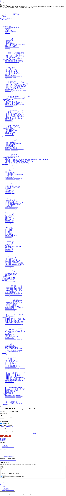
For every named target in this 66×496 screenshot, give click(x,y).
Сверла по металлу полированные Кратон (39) (13, 203)
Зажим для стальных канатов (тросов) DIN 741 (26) (14, 328)
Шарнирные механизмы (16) (7, 393)
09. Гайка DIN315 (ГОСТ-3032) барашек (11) (12, 108)
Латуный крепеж (5, 212)
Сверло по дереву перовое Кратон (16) (11, 207)
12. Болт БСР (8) (7, 48)
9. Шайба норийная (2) (9, 392)
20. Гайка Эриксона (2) (9, 119)
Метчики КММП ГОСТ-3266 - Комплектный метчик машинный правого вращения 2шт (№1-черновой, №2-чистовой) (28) (26, 159)
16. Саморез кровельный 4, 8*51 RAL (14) (12, 297)
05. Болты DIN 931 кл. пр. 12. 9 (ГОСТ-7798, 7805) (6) (14, 54)
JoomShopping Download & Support (6, 426)
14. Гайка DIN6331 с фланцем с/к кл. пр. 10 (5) (13, 113)
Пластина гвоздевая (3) (9, 270)
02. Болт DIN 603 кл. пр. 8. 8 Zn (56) (11, 51)
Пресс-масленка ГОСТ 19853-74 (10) (8, 277)
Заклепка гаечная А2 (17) (9, 243)
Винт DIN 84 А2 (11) (8, 231)
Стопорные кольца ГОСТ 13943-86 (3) (11, 323)
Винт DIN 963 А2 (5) (8, 232)
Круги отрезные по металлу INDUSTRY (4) (12, 186)
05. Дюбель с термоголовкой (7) (10, 140)
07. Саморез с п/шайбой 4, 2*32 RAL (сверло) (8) (13, 286)
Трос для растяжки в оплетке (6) (10, 346)
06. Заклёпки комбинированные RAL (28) (12, 156)
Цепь (5, 349)
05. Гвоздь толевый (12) (9, 133)
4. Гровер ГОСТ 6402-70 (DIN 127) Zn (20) (12, 386)
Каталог (1, 484)
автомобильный (3, 438)
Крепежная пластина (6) (9, 258)
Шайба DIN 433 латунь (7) (9, 221)
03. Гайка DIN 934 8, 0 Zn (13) (10, 124)
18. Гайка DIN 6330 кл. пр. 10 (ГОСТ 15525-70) (13, 117)
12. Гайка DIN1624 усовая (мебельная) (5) (12, 111)
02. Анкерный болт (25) (9, 38)
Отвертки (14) (7, 197)
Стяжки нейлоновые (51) (9, 355)
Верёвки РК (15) (7, 326)
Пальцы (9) (6, 32)
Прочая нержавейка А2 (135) (10, 245)
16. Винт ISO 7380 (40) (9, 91)
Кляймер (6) (7, 256)
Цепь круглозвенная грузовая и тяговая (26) (12, 351)
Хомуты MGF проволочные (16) (10, 363)
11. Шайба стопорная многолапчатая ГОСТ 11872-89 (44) (15, 379)
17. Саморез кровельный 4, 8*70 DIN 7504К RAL (13, 298)
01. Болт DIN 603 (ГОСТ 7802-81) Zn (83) (12, 50)
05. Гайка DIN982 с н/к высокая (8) (11, 105)
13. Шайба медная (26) (8, 381)
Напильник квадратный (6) (9, 190)
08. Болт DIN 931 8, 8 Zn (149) (10, 67)
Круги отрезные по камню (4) (10, 184)
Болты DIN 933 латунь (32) (9, 213)
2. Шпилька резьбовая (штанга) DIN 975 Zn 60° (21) (14, 396)
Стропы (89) (7, 341)
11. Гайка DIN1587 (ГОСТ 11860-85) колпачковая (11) (14, 110)
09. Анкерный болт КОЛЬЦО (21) (10, 45)
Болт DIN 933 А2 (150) (9, 227)
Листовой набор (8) (8, 188)
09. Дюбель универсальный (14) (10, 144)
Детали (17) (7, 29)
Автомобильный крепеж (7, 26)
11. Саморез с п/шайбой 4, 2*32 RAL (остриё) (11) (13, 290)
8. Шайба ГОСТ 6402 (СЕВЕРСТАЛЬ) (11, 390)
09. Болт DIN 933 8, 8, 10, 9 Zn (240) (11, 69)
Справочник (4, 12)
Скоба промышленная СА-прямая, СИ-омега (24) (13, 339)
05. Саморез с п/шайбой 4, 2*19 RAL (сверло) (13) (13, 284)
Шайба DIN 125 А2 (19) (9, 249)
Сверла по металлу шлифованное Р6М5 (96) (12, 204)
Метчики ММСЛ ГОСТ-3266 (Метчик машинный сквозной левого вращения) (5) (19, 160)
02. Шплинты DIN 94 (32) (9, 400)
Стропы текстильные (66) (9, 342)
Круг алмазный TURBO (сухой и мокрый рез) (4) (13, 178)
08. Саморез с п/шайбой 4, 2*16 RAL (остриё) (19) (13, 287)
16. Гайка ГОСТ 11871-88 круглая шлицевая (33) (13, 115)
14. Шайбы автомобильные (9, 382)
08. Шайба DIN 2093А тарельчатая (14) (11, 376)
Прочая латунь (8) (8, 219)
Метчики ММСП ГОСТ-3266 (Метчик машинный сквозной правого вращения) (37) (19, 161)
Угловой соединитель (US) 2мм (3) (11, 274)
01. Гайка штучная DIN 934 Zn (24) (11, 101)
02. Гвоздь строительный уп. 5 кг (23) (11, 130)
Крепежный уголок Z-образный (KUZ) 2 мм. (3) (13, 260)
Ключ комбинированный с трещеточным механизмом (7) (15, 174)
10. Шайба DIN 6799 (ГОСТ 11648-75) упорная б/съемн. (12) (15, 378)
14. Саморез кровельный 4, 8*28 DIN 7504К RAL (13, 293)
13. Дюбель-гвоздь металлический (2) (11, 148)
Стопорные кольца (6, 317)
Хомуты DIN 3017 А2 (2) (9, 248)
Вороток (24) (7, 158)
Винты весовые (5, 94)
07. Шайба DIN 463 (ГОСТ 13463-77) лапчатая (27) (13, 375)
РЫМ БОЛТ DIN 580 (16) (9, 337)
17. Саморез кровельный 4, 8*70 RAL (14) (12, 299)
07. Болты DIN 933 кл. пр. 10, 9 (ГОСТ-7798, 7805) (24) (14, 56)
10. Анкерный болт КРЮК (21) (10, 46)
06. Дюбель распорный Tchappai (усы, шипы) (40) (13, 141)
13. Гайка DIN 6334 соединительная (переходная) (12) (14, 112)
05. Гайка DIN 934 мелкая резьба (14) (11, 126)
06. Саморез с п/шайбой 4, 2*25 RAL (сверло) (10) (13, 285)
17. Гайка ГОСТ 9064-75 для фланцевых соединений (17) (15, 116)
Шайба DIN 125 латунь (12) (9, 220)
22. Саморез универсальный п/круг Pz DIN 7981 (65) (14, 307)
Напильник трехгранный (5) (10, 194)
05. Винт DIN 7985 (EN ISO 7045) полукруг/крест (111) (14, 82)
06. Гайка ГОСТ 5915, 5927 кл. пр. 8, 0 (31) (12, 127)
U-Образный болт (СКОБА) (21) (10, 354)
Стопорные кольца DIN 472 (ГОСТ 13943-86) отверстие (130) (15, 319)
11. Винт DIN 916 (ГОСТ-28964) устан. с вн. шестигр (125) (15, 88)
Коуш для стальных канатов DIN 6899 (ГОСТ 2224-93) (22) (15, 331)
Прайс (8, 1)
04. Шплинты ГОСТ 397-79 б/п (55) (11, 402)
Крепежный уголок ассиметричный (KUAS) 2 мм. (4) (14, 262)
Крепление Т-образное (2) (9, 266)
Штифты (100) (5, 404)
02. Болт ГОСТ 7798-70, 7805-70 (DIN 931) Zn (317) (14, 61)
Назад (1, 406)
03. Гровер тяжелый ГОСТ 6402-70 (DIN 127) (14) (13, 371)
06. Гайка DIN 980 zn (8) (9, 106)
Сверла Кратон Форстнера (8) (10, 199)
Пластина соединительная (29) (10, 271)
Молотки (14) (7, 189)
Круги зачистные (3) (8, 183)
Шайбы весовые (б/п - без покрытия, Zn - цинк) (11, 383)
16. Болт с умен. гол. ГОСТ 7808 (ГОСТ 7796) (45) (13, 76)
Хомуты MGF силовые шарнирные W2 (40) (12, 366)
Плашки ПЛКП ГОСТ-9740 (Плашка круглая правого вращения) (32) (17, 163)
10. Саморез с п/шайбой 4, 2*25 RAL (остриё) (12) (13, 289)
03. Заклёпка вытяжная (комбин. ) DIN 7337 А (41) (13, 153)
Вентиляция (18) (7, 254)
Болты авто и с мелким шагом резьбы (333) (12, 27)
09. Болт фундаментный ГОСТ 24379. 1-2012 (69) (13, 58)
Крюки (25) (7, 333)
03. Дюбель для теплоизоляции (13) (11, 138)
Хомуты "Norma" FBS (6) (9, 358)
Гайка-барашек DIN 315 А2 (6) (10, 240)
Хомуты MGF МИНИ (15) (9, 362)
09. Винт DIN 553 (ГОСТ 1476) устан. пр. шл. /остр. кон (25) (15, 86)
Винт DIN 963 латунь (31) (9, 215)
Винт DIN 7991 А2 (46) (9, 230)
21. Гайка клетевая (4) (8, 120)
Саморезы (4, 280)
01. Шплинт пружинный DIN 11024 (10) (12, 399)
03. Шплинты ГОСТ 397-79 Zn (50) (11, 401)
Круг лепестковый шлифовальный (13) (11, 181)
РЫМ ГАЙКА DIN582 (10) (9, 338)
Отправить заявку (33, 433)
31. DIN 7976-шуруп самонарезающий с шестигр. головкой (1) (16, 315)
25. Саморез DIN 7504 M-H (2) (10, 310)
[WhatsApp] (8, 423)
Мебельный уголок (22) (9, 268)
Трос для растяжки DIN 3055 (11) (10, 345)
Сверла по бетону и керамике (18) (10, 200)
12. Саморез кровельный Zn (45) (10, 291)
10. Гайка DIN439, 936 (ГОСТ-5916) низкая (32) (13, 109)
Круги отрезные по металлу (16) (10, 185)
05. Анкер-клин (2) (8, 41)
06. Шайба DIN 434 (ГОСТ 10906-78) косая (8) (13, 374)
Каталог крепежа (3, 1)
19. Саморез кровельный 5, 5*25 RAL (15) (12, 303)
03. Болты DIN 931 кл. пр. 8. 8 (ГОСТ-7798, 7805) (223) (14, 52)
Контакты (4, 16)
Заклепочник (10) (8, 170)
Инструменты (5, 164)
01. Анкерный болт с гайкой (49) (10, 37)
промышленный (3, 439)
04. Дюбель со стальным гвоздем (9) (11, 139)
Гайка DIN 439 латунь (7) (9, 217)
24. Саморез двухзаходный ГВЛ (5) (11, 309)
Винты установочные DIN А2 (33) (11, 235)
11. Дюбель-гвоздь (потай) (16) (10, 146)
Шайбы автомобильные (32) (9, 34)
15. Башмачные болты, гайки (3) (10, 75)
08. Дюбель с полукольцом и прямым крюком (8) (13, 143)
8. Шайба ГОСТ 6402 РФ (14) (10, 391)
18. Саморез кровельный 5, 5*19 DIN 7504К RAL (13, 300)
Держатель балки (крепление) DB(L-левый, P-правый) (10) (15, 255)
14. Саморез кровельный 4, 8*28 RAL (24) (12, 294)
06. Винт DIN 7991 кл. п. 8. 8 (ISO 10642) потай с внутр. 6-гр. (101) (16, 83)
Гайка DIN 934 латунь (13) (9, 218)
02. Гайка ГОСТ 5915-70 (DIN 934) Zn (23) (12, 123)
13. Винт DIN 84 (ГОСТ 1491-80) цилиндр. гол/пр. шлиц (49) (15, 90)
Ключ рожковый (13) (8, 175)
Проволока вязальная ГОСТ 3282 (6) (8, 278)
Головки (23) (7, 166)
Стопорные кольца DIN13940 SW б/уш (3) (12, 320)
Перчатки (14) (4, 276)
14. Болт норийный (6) (8, 74)
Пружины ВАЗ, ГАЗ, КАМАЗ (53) (8, 279)
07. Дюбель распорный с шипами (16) (11, 142)
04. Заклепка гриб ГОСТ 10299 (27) (11, 154)
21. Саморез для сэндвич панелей (10, 305)
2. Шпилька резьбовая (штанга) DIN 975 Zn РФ (13, 397)
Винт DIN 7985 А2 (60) (9, 229)
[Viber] (6, 423)
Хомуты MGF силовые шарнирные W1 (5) (12, 365)
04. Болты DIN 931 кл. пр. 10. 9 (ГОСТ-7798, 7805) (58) (14, 53)
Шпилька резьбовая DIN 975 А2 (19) (11, 252)
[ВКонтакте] (1, 423)
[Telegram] (4, 423)
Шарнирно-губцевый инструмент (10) (11, 210)
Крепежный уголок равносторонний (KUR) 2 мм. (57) (14, 264)
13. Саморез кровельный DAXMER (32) (12, 292)
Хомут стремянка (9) (8, 356)
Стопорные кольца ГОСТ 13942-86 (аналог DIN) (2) (14, 322)
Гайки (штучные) (5, 100)
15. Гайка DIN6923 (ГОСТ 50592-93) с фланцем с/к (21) (14, 114)
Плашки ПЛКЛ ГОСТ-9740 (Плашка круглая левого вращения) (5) (16, 162)
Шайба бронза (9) (8, 223)
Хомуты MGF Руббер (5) (9, 364)
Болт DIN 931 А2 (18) (8, 226)
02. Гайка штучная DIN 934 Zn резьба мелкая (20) (13, 102)
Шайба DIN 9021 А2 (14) (9, 251)
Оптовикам (4, 11)
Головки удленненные (8, 167)
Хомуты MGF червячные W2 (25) (10, 367)
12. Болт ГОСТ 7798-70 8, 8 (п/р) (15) (11, 72)
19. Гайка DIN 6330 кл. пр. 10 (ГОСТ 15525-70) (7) (13, 118)
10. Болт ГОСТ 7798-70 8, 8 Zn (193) (11, 70)
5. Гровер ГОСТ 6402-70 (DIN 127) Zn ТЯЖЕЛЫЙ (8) (14, 387)
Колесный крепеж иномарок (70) (10, 31)
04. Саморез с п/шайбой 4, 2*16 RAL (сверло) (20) (13, 283)
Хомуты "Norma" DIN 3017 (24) (10, 357)
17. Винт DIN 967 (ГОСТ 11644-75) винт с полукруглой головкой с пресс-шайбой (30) (20, 92)
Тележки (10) (4, 352)
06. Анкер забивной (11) (9, 42)
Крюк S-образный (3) (8, 332)
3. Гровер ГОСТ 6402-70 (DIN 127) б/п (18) (12, 385)
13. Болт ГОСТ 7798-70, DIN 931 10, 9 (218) (12, 73)
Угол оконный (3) (8, 275)
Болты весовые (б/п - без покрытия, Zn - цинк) (10, 59)
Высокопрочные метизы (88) (7, 99)
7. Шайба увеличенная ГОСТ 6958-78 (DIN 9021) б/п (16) (15, 389)
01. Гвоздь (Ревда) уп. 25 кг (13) (10, 129)
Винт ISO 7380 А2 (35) (9, 234)
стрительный (2, 440)
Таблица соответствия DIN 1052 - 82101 (12, 14)
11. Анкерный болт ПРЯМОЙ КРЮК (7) (12, 47)
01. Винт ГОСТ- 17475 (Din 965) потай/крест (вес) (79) (14, 95)
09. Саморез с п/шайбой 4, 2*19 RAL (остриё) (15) (13, 288)
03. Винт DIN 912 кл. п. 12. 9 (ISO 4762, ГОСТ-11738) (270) (15, 80)
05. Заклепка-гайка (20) (9, 155)
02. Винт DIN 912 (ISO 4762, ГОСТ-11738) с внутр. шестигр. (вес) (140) (17, 96)
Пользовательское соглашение (7, 455)
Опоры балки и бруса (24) (9, 269)
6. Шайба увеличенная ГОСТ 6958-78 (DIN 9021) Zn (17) (15, 388)
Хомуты (4, 353)
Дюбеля (4, 136)
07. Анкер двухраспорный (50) (10, 43)
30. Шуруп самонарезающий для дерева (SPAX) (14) (14, 314)
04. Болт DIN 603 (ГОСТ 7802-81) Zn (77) (12, 63)
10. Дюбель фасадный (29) (9, 145)
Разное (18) (6, 198)
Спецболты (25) (7, 33)
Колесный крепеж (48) (8, 30)
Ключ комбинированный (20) (10, 173)
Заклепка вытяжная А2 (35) (9, 242)
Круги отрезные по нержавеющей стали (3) (12, 187)
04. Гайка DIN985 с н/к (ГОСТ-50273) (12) (12, 125)
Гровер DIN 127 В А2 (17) (9, 241)
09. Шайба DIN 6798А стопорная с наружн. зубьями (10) (14, 377)
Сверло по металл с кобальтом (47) (11, 208)
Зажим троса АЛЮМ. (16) (9, 329)
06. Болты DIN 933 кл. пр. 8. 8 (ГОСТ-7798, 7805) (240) (14, 55)
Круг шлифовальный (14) (9, 182)
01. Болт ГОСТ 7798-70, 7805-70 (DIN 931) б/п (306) (14, 60)
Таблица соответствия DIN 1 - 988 (11, 13)
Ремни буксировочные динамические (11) (12, 336)
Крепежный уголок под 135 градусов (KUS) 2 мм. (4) (14, 263)
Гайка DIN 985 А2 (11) (8, 239)
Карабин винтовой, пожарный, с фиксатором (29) (13, 330)
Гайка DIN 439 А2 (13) (9, 237)
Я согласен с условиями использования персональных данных (13, 476)
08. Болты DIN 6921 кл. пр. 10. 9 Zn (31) (12, 57)
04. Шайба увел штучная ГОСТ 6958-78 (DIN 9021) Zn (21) (15, 372)
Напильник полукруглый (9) (10, 193)
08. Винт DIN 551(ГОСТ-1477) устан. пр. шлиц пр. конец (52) (15, 85)
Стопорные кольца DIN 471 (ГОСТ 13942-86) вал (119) (14, 318)
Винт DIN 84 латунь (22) (9, 214)
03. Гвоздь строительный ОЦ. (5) (10, 131)
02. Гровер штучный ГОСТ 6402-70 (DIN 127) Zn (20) (14, 370)
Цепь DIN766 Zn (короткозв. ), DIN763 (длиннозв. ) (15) (14, 350)
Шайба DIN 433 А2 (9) (8, 250)
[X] (5, 423)
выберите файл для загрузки (14, 473)
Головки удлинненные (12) (9, 168)
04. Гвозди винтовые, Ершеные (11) (11, 132)
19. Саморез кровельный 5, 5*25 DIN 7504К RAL (13, 302)
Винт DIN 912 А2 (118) (9, 228)
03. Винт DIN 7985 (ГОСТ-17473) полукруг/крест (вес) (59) (15, 97)
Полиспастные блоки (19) (9, 334)
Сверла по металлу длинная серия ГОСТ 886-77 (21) (14, 202)
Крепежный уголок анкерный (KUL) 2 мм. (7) (13, 261)
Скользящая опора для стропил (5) (11, 273)
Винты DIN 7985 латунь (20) (10, 216)
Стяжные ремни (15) (8, 343)
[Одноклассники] (2, 423)
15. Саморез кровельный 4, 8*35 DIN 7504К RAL (13, 295)
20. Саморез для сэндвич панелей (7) (11, 304)
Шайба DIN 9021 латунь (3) (9, 222)
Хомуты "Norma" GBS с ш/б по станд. (11, 361)
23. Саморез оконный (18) (9, 308)
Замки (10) (6, 171)
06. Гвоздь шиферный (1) (9, 134)
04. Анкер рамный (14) (9, 40)
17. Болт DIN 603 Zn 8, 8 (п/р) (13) (10, 77)
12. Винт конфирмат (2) (9, 89)
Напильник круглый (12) (9, 191)
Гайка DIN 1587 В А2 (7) (9, 236)
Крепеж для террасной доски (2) (10, 257)
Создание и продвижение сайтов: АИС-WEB (8, 460)
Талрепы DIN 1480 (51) (9, 344)
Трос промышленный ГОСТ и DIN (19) (11, 347)
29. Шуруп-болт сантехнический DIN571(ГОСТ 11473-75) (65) (16, 313)
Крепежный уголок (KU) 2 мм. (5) (11, 259)
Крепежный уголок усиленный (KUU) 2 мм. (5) (13, 265)
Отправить (3, 477)
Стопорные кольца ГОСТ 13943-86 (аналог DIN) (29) (14, 324)
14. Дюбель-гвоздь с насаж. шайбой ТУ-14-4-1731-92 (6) (14, 149)
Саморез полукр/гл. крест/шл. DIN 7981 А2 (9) (13, 246)
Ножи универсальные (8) (9, 195)
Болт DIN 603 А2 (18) (8, 225)
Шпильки (4, 394)
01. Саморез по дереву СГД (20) (10, 281)
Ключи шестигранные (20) (9, 177)
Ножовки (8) (7, 196)
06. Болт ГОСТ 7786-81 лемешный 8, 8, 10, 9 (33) (13, 65)
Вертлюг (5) (7, 327)
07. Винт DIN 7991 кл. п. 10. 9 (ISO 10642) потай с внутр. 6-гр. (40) (16, 84)
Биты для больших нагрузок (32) (10, 165)
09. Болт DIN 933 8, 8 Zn (9, 68)
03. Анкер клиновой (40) (9, 39)
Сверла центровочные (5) (9, 206)
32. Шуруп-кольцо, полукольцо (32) (11, 316)
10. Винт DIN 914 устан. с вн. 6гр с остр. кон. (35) (13, 87)
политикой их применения (43, 494)
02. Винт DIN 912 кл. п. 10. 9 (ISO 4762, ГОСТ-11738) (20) (15, 79)
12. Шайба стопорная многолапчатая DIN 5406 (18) (14, 380)
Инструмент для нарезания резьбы (8, 157)
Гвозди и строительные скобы (8, 128)
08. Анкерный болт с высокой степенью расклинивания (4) (15, 44)
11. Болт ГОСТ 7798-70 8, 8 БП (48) (11, 71)
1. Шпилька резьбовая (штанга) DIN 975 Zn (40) (13, 395)
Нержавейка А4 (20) (8, 244)
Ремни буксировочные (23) (9, 335)
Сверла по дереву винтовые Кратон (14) (12, 201)
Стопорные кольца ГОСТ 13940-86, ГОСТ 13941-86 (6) (14, 321)
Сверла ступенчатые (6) (9, 205)
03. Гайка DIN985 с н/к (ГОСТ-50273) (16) (12, 103)
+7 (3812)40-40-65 (3, 429)
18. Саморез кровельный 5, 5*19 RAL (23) (12, 301)
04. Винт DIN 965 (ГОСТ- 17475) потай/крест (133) (14, 81)
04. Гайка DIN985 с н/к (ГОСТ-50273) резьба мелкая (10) (14, 104)
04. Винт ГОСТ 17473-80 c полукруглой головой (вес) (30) (15, 98)
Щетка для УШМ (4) (8, 211)
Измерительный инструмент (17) (10, 172)
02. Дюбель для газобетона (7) (10, 137)
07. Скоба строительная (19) (9, 135)
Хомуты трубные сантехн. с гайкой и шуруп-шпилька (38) (15, 368)
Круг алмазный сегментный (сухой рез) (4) (12, 179)
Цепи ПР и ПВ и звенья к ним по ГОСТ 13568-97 (13, 348)
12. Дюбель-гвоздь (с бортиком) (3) (11, 147)
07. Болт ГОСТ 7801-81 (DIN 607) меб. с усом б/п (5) (14, 66)
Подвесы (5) (7, 272)
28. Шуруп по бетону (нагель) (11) (11, 312)
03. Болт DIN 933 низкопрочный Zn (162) (12, 62)
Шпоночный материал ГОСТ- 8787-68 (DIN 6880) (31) (12, 403)
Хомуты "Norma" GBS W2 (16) (10, 360)
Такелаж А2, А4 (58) (8, 247)
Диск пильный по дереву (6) (9, 169)
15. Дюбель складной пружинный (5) (11, 150)
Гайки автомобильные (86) (9, 28)
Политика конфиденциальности (8, 456)
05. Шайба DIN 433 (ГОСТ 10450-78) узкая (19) (13, 373)
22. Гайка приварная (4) (9, 121)
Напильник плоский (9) (9, 192)
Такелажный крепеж (6, 325)
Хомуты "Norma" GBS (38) (9, 359)
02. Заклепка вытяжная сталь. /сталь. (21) (12, 152)
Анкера (4, 36)
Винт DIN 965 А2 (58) (8, 233)
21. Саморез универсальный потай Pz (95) (12, 306)
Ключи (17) (7, 176)
